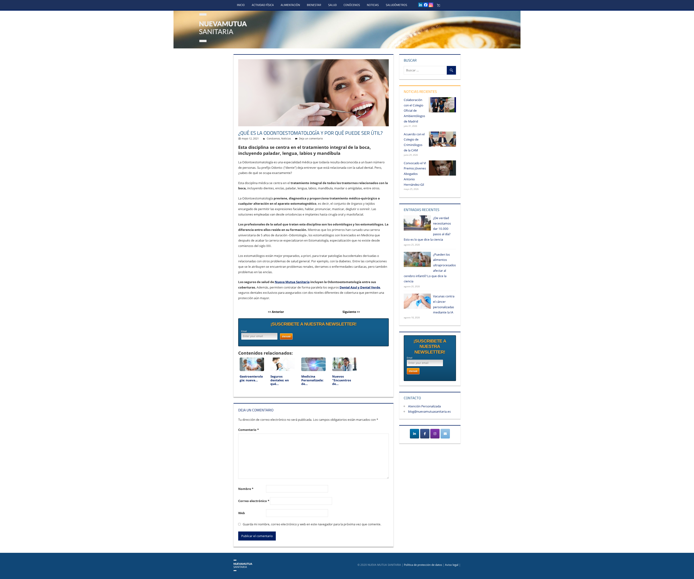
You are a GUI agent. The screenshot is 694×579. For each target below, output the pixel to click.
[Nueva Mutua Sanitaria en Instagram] (435, 433)
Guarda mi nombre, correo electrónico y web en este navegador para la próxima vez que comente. (312, 524)
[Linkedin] (420, 5)
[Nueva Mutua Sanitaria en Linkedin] (414, 433)
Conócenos (352, 5)
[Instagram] (431, 5)
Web (241, 513)
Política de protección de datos (423, 565)
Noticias (373, 5)
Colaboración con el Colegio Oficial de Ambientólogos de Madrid (414, 110)
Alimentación (290, 5)
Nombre (245, 489)
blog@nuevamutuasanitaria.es (429, 411)
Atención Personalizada (424, 406)
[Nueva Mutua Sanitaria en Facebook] (424, 433)
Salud (332, 5)
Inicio (241, 5)
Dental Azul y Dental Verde (360, 287)
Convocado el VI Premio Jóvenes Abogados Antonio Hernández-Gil (415, 174)
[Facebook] (425, 5)
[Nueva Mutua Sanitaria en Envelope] (445, 433)
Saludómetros (396, 5)
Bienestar (314, 5)
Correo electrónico (253, 501)
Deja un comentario (311, 138)
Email (244, 331)
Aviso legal (451, 565)
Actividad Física (263, 5)
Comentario (248, 430)
